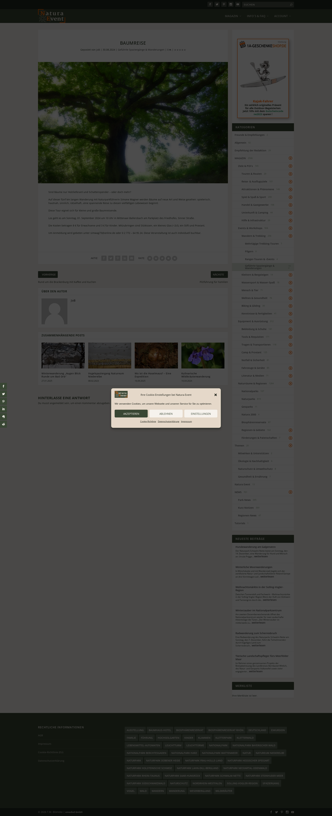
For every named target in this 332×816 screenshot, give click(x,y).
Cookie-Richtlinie (148, 421)
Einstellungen (201, 413)
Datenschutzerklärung (168, 421)
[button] (215, 394)
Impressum (186, 421)
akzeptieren (131, 413)
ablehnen (166, 413)
